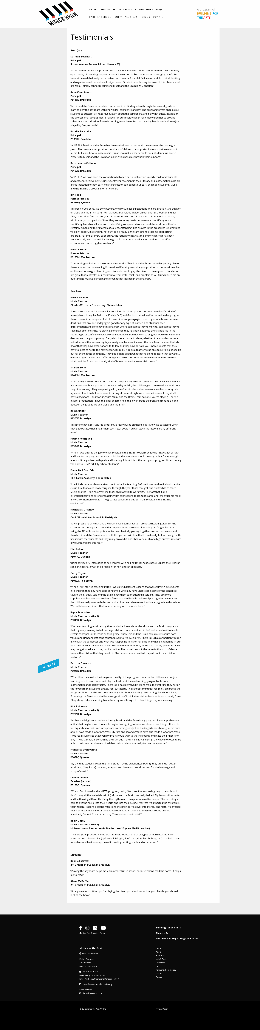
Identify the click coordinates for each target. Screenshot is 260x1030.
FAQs (159, 9)
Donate (158, 16)
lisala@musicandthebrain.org (96, 984)
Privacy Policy (162, 1008)
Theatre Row (163, 932)
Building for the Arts (168, 927)
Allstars (159, 973)
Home (158, 948)
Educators (108, 9)
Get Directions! (89, 953)
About (93, 9)
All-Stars (131, 16)
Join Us (145, 16)
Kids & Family (127, 9)
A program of (207, 13)
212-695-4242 (89, 971)
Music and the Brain (91, 948)
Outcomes (146, 9)
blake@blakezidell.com (91, 993)
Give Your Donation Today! (93, 933)
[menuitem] (93, 10)
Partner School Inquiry (105, 16)
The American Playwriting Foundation (177, 938)
